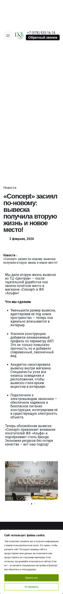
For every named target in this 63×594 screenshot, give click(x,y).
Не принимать (31, 586)
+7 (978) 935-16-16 (41, 33)
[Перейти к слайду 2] (31, 503)
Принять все (31, 577)
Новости (9, 188)
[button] (9, 481)
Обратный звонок (42, 37)
